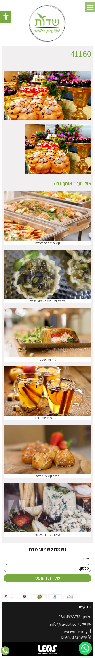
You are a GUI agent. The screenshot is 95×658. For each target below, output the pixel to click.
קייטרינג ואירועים (75, 631)
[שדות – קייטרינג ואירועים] (47, 24)
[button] (5, 17)
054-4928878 (69, 616)
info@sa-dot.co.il (64, 624)
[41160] (58, 173)
